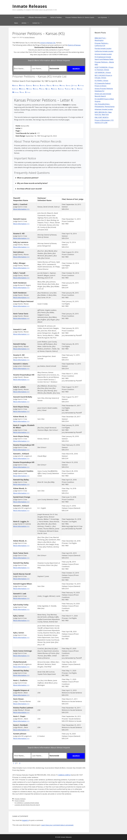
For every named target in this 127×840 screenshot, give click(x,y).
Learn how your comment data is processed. (57, 825)
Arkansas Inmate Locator (104, 109)
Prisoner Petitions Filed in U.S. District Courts (79, 17)
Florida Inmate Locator (103, 48)
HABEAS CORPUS (64, 775)
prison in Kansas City (48, 43)
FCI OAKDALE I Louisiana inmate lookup (27, 803)
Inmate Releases (29, 6)
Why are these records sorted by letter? (32, 183)
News (16, 23)
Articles (24, 23)
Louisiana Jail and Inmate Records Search (27, 805)
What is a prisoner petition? (27, 178)
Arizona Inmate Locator (103, 54)
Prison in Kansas (20, 801)
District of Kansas (74, 45)
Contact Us (36, 23)
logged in (25, 820)
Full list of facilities (56, 17)
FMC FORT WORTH (101, 117)
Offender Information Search (37, 17)
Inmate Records (19, 17)
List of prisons (102, 17)
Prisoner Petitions (20, 799)
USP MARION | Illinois (103, 72)
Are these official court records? (29, 189)
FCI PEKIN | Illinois (101, 80)
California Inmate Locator (104, 51)
